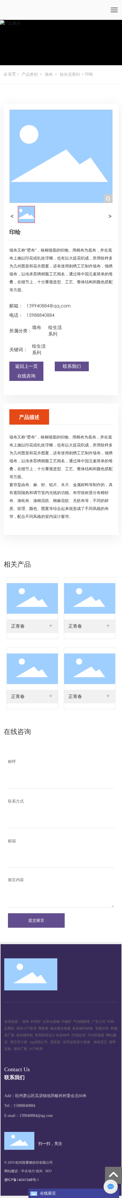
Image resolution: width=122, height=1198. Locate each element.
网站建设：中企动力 (19, 1171)
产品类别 (30, 74)
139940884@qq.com (48, 306)
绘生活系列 (70, 74)
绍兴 (39, 1171)
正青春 (18, 626)
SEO (48, 1171)
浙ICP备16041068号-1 (21, 1179)
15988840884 (40, 315)
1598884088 (23, 1106)
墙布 (49, 74)
